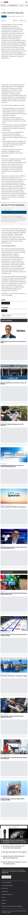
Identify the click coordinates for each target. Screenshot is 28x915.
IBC (21, 5)
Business (3, 9)
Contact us (4, 900)
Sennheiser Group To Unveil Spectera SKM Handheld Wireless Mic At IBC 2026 (14, 841)
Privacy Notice (19, 217)
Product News (5, 303)
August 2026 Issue (13, 5)
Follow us (16, 20)
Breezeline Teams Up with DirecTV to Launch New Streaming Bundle (13, 847)
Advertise (4, 903)
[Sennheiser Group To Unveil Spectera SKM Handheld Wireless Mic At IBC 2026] (14, 836)
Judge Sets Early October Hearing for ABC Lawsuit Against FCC (14, 857)
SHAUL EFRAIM (11, 16)
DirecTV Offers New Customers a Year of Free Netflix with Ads (14, 862)
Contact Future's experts (7, 885)
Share (5, 20)
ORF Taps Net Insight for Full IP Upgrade (15, 852)
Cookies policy (5, 891)
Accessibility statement (7, 894)
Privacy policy (5, 888)
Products (4, 16)
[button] (2, 2)
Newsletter (24, 20)
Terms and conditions (7, 882)
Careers (3, 897)
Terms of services (17, 216)
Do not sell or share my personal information (12, 906)
